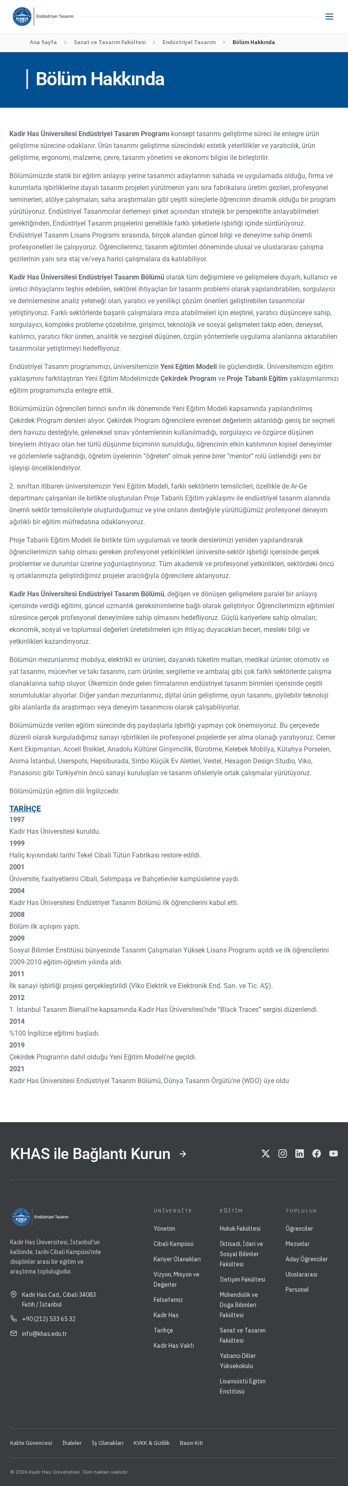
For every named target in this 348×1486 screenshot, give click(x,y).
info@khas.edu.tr (44, 1334)
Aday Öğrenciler (307, 1259)
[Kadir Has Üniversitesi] (25, 16)
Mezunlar (298, 1244)
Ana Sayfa (43, 42)
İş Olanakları (107, 1443)
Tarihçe (163, 1330)
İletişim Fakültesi (242, 1279)
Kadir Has (166, 1315)
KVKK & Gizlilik (152, 1443)
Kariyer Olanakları (177, 1259)
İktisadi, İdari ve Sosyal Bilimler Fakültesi (241, 1254)
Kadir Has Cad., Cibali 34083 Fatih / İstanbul (59, 1299)
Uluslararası (301, 1274)
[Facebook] (316, 1154)
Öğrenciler (299, 1228)
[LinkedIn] (299, 1154)
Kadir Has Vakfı (174, 1345)
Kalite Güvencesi (31, 1443)
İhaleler (72, 1443)
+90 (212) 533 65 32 (49, 1319)
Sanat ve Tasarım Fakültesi (110, 42)
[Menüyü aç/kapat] (329, 16)
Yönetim (164, 1228)
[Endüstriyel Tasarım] (58, 16)
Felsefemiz (168, 1300)
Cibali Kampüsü (174, 1244)
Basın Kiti (191, 1443)
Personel (297, 1289)
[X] (265, 1154)
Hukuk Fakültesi (240, 1228)
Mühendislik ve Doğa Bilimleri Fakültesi (239, 1305)
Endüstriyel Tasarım (189, 42)
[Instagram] (282, 1154)
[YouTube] (333, 1154)
